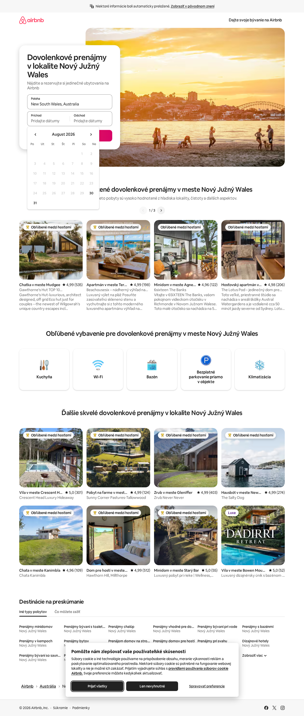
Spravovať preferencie (207, 686)
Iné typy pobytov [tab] (33, 612)
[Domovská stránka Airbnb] (31, 20)
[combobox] (69, 104)
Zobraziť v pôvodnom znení (192, 6)
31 (35, 203)
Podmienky (81, 708)
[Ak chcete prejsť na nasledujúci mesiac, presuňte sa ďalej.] (90, 134)
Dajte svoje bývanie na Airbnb (255, 20)
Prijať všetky (97, 686)
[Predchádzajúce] (143, 210)
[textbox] (48, 121)
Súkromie (60, 708)
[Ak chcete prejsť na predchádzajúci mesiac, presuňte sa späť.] (35, 134)
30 (91, 193)
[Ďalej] (161, 210)
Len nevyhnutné (152, 686)
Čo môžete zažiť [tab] (67, 612)
